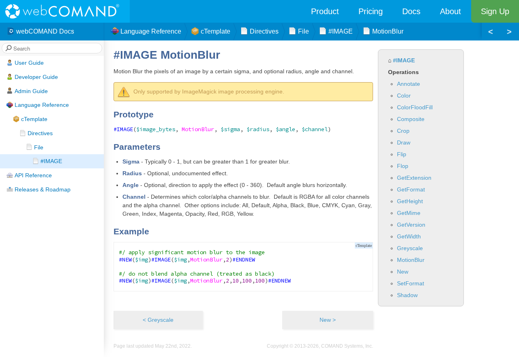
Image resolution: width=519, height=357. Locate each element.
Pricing (370, 11)
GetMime (408, 213)
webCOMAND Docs (45, 31)
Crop (403, 131)
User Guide (29, 63)
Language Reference (42, 105)
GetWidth (409, 236)
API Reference (33, 175)
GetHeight (410, 201)
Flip (401, 154)
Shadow (407, 295)
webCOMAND (65, 11)
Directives (40, 133)
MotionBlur (411, 260)
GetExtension (414, 177)
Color (404, 95)
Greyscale (410, 248)
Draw (403, 142)
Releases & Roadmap (43, 189)
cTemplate (34, 119)
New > (328, 320)
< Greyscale (158, 320)
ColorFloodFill (415, 107)
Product (325, 11)
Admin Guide (31, 91)
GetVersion (411, 224)
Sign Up (495, 11)
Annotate (408, 84)
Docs (411, 11)
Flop (402, 166)
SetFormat (410, 283)
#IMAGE (51, 161)
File (38, 147)
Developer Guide (36, 77)
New (402, 271)
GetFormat (411, 189)
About (450, 11)
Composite (411, 119)
